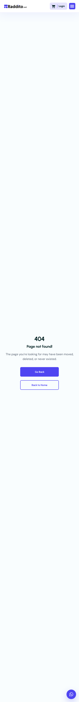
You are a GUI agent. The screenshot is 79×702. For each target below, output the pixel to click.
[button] (72, 6)
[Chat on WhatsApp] (71, 694)
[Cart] (53, 6)
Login (62, 6)
